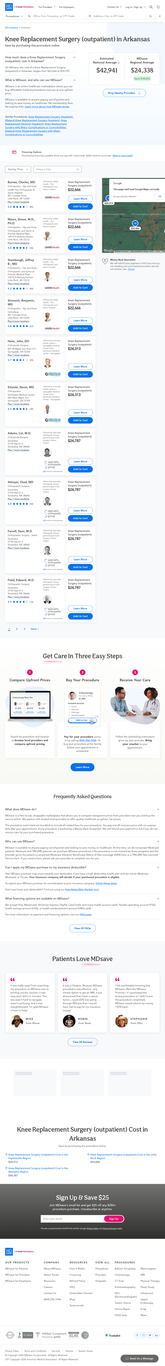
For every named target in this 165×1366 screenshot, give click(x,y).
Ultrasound (147, 1293)
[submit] (151, 16)
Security (56, 1351)
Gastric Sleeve (123, 1303)
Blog (72, 1299)
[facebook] (137, 1335)
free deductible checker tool (82, 889)
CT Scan (119, 1281)
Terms (158, 251)
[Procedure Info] (119, 63)
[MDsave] (19, 7)
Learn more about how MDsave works (47, 106)
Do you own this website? (125, 196)
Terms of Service (110, 1228)
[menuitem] (47, 7)
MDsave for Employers (18, 1281)
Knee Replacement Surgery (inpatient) (50, 116)
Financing (75, 1274)
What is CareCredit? (122, 155)
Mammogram (148, 1268)
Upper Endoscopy (147, 1301)
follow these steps (106, 883)
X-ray (143, 1309)
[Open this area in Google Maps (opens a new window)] (108, 251)
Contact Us (50, 1293)
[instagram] (143, 1335)
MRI (143, 1274)
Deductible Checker (81, 1293)
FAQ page (86, 914)
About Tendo (51, 1274)
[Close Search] (160, 16)
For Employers (66, 7)
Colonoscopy (122, 1274)
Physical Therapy (150, 1281)
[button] (40, 59)
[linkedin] (156, 1335)
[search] (151, 7)
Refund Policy (77, 1281)
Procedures (101, 1268)
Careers (48, 1287)
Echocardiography (125, 1287)
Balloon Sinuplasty (125, 1268)
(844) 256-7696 (87, 740)
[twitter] (150, 1335)
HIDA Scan (121, 1315)
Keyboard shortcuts (121, 251)
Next (34, 629)
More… (145, 1315)
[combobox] (56, 16)
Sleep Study (147, 1287)
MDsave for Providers (17, 1274)
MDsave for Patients (16, 1268)
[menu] (68, 7)
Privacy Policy (92, 1228)
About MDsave (52, 1268)
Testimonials (77, 1305)
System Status (85, 1351)
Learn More (80, 198)
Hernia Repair (122, 1309)
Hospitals (100, 1281)
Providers (100, 1274)
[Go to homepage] (19, 1252)
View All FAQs (82, 928)
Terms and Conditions (35, 1351)
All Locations (11, 27)
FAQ (72, 1287)
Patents (69, 1351)
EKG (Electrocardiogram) (126, 1295)
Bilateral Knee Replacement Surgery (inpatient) (32, 120)
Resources (49, 1281)
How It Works (77, 1268)
